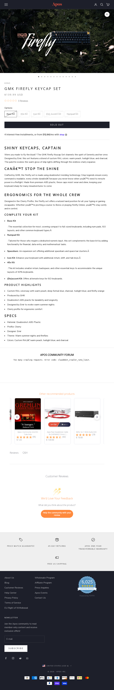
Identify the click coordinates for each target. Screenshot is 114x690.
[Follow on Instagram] (13, 658)
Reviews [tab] (14, 452)
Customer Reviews (13, 587)
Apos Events (41, 592)
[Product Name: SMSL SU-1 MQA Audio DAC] (87, 421)
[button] (17, 417)
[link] (87, 587)
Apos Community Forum (57, 354)
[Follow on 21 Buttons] (27, 658)
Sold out (57, 124)
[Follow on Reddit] (20, 658)
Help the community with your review (57, 513)
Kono (7, 83)
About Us (9, 577)
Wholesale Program (45, 577)
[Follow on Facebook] (5, 658)
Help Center (10, 592)
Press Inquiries (42, 587)
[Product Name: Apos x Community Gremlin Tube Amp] (28, 421)
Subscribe (15, 648)
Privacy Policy (11, 597)
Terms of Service (12, 602)
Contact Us (40, 597)
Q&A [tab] (25, 452)
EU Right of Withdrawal (16, 607)
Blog (6, 582)
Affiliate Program (43, 582)
